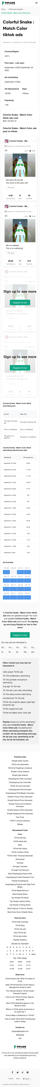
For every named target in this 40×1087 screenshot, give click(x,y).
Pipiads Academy (20, 940)
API (20, 1038)
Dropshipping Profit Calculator (20, 789)
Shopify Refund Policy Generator (20, 800)
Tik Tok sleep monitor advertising (17, 694)
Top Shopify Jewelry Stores (20, 901)
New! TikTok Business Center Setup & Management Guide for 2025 (20, 985)
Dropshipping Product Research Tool (20, 877)
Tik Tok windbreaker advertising (16, 675)
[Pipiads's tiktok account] (22, 1072)
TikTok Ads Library (20, 848)
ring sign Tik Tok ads (11, 686)
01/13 (20, 965)
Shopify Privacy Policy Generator (20, 796)
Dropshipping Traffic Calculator (20, 778)
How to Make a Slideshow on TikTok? (20, 1015)
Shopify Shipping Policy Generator (20, 813)
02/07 (12, 961)
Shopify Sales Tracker (20, 761)
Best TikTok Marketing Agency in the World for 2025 (20, 1004)
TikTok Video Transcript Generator (20, 855)
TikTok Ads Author (20, 936)
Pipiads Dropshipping (20, 881)
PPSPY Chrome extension (20, 820)
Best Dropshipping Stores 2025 (20, 873)
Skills (20, 845)
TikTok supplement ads (13, 708)
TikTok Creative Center (20, 852)
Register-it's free (20, 302)
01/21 (12, 965)
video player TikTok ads (13, 671)
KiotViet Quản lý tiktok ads (27, 651)
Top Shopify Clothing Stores (20, 905)
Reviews (20, 863)
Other (32, 954)
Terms (18, 1078)
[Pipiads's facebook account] (12, 1072)
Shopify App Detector (20, 775)
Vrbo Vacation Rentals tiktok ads (5, 651)
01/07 (28, 968)
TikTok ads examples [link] (16, 9)
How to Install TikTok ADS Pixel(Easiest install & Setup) (20, 1020)
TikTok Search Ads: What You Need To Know (20, 979)
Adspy (20, 834)
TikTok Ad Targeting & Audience (20, 768)
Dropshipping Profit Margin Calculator (20, 793)
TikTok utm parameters (20, 764)
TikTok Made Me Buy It (20, 890)
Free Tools (20, 817)
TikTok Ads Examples (20, 922)
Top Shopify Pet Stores (20, 897)
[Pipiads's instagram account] (27, 1072)
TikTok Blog (20, 925)
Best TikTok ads (20, 932)
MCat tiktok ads (12, 651)
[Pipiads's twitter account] (17, 1072)
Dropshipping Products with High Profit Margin (20, 885)
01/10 (28, 965)
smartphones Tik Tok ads (13, 698)
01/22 (28, 961)
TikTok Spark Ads (20, 841)
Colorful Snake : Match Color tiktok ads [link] (15, 13)
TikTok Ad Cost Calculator (20, 786)
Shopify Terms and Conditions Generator (20, 805)
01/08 (20, 968)
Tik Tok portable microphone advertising (15, 681)
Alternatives (20, 859)
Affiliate (20, 824)
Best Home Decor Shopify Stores (20, 912)
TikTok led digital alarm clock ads (17, 712)
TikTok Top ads (20, 929)
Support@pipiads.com (20, 1031)
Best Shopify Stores (20, 894)
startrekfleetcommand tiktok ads (35, 651)
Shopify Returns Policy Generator (20, 810)
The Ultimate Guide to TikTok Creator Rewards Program (20, 992)
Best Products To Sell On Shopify (20, 908)
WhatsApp (20, 1035)
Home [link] (3, 9)
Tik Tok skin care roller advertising (17, 690)
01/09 (12, 968)
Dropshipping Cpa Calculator (20, 782)
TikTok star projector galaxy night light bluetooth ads (19, 703)
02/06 (20, 961)
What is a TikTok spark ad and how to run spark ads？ (20, 1010)
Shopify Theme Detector (20, 771)
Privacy (11, 1078)
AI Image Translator (20, 866)
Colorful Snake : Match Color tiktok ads (5, 647)
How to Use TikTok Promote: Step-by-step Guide (20, 998)
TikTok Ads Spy (20, 837)
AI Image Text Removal (20, 870)
